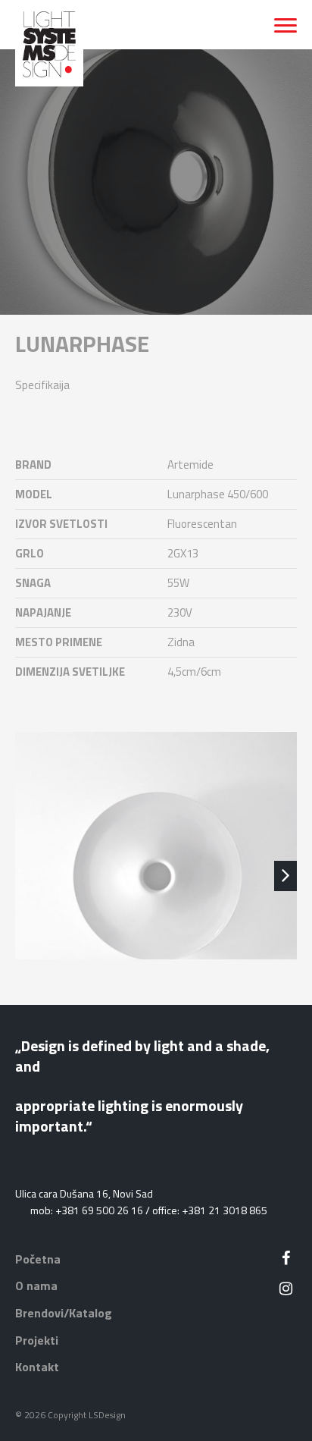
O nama (36, 1285)
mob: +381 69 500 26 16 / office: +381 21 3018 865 (148, 1210)
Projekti (36, 1340)
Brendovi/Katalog (63, 1313)
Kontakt (37, 1367)
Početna (38, 1259)
